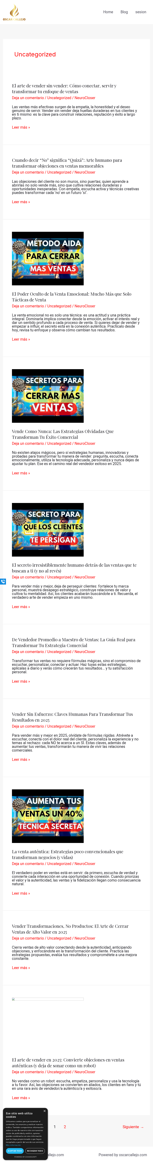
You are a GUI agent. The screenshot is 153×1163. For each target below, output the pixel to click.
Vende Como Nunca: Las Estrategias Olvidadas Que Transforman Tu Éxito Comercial (63, 434)
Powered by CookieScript (25, 1157)
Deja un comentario (28, 98)
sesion (140, 12)
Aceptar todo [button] (15, 1151)
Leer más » (21, 127)
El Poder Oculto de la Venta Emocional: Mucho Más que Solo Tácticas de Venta (71, 297)
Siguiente (133, 1126)
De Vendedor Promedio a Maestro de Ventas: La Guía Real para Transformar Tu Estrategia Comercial (73, 642)
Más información (13, 1145)
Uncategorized (59, 98)
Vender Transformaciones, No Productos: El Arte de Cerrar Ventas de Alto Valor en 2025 (70, 929)
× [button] (44, 1111)
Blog (124, 12)
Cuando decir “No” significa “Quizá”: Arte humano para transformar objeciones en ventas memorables (67, 163)
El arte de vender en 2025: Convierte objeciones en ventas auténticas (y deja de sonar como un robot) (68, 1062)
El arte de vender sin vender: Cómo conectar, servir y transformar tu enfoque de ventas (64, 88)
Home (108, 12)
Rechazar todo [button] (35, 1151)
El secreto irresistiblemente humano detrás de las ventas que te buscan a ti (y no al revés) (74, 568)
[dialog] (25, 1134)
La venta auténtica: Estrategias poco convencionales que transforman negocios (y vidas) (67, 854)
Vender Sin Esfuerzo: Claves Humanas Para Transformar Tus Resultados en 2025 (72, 717)
